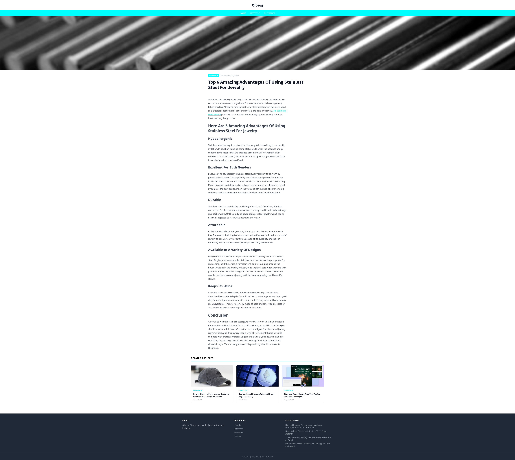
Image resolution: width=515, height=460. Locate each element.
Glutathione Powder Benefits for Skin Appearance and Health (307, 444)
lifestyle (255, 13)
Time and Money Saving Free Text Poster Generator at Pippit (308, 438)
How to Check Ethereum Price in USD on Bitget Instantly (306, 432)
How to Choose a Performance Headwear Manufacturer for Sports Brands (211, 395)
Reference (269, 13)
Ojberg (257, 5)
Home (243, 13)
